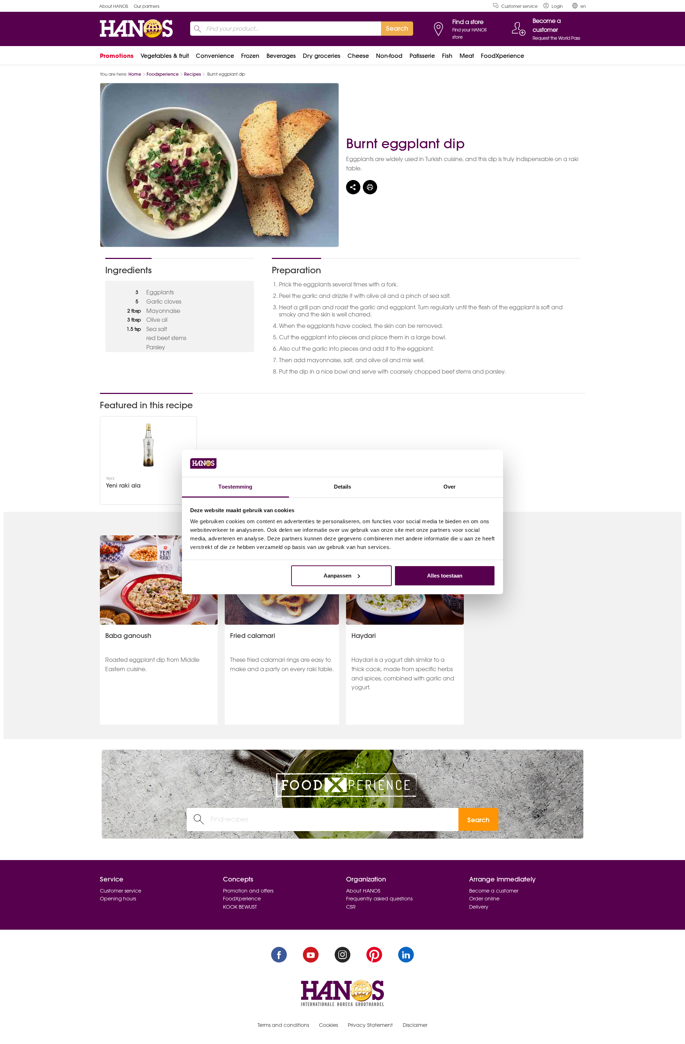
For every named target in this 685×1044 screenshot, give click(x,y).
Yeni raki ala (123, 485)
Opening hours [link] (118, 898)
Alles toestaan (444, 576)
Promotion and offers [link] (248, 890)
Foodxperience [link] (163, 74)
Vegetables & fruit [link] (165, 56)
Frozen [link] (250, 56)
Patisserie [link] (422, 56)
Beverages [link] (281, 56)
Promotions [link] (116, 56)
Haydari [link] (363, 635)
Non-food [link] (389, 56)
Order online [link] (484, 898)
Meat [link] (467, 56)
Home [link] (134, 74)
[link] (553, 6)
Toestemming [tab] (235, 487)
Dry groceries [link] (321, 56)
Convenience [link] (215, 56)
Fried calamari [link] (252, 635)
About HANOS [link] (113, 6)
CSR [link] (351, 906)
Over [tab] (449, 487)
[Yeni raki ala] (148, 445)
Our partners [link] (146, 6)
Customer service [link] (519, 6)
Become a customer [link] (493, 890)
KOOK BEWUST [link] (240, 906)
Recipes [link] (192, 74)
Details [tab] (342, 487)
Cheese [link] (358, 56)
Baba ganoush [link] (128, 635)
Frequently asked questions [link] (379, 898)
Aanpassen (337, 576)
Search (478, 819)
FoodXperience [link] (502, 56)
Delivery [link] (478, 906)
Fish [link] (447, 56)
